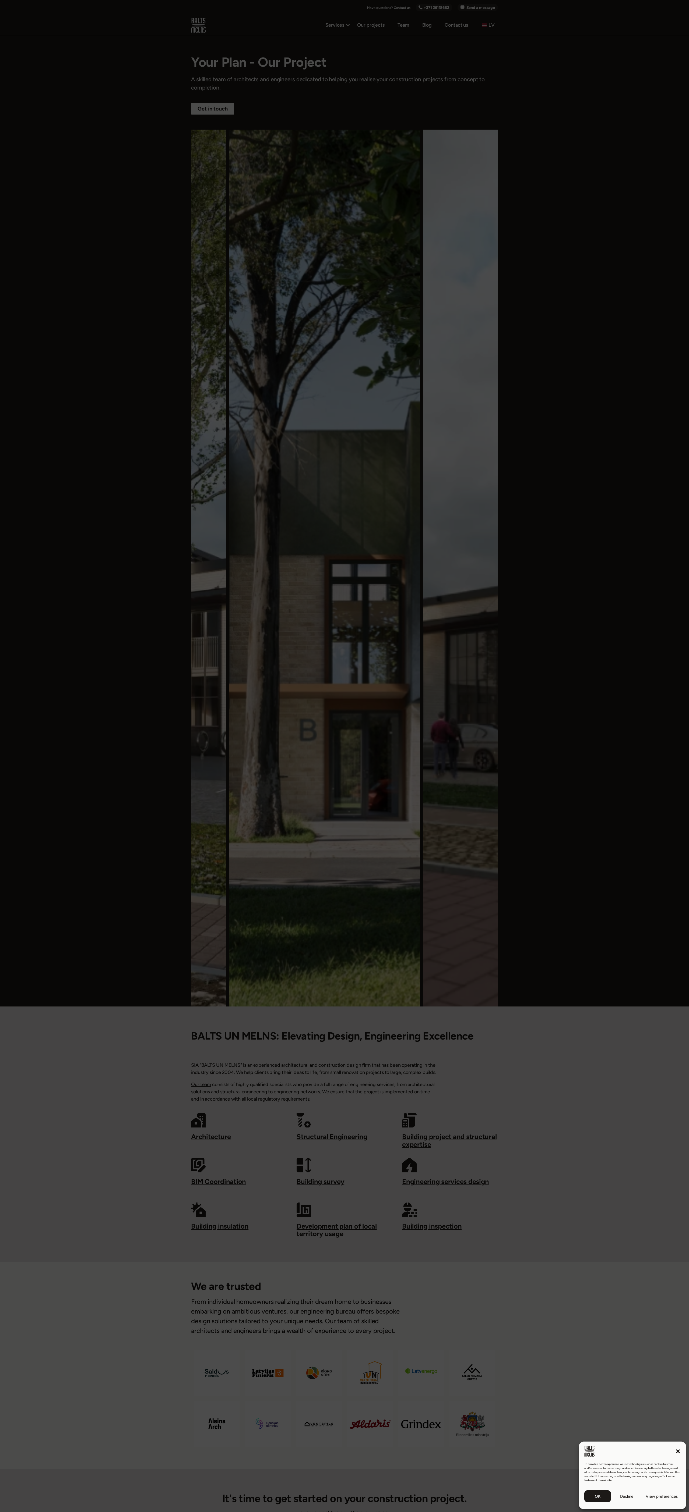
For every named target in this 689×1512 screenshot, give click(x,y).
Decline (626, 1496)
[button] (678, 1451)
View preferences (662, 1496)
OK (597, 1496)
